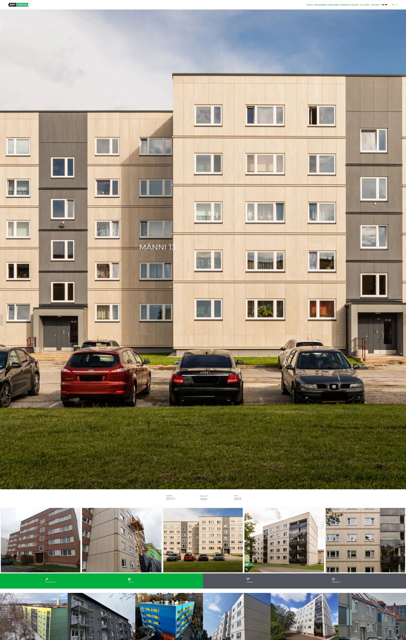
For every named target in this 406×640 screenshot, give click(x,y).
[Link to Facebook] (396, 4)
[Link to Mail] (393, 4)
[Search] (380, 4)
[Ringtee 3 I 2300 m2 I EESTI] (1, 320)
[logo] (18, 4)
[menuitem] (309, 4)
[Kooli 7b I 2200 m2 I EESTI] (404, 320)
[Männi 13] (40, 540)
